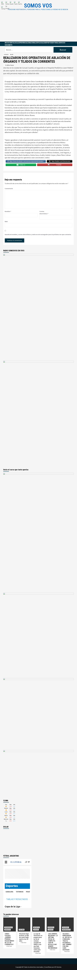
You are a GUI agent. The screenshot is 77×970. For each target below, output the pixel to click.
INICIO (7, 43)
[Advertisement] (38, 27)
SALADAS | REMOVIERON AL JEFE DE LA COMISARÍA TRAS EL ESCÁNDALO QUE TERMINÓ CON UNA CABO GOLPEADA (67, 942)
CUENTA (11, 43)
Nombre (8, 211)
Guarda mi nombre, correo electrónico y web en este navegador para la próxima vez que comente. (38, 234)
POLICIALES (41, 43)
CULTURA (21, 929)
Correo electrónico (43, 212)
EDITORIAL (55, 43)
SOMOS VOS (38, 5)
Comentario (9, 188)
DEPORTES (48, 43)
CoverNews (48, 967)
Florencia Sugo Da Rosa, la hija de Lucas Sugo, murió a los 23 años (24, 937)
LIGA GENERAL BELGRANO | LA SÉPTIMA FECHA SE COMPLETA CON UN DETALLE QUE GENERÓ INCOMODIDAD (53, 941)
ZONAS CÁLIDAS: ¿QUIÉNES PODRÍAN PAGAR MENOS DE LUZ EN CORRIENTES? (9, 939)
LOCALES (17, 43)
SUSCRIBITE (8, 45)
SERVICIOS (62, 43)
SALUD (11, 54)
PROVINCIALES (24, 43)
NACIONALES (33, 43)
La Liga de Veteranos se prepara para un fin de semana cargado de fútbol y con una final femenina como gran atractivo (38, 942)
